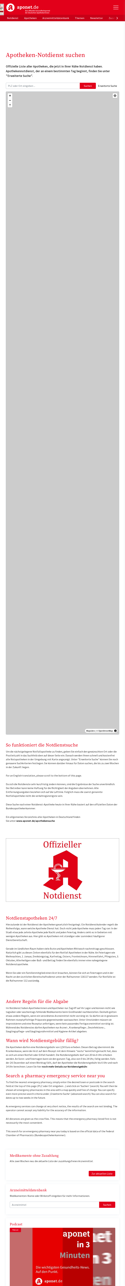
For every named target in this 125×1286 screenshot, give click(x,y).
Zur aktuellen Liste (101, 1173)
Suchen (88, 85)
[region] (62, 413)
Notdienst (12, 18)
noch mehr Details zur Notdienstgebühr (64, 1066)
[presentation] (117, 18)
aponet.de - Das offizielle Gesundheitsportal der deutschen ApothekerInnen (28, 8)
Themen (79, 18)
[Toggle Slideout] (116, 7)
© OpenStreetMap (104, 730)
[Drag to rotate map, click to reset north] (10, 105)
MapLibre (90, 730)
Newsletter (96, 18)
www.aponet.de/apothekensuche (35, 820)
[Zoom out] (10, 100)
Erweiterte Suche (107, 85)
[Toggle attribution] (115, 731)
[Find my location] (115, 95)
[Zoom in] (10, 95)
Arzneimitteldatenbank (55, 18)
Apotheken (30, 18)
